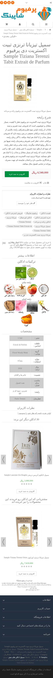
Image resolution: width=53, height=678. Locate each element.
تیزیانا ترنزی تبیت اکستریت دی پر (37, 235)
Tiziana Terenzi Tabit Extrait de (19, 226)
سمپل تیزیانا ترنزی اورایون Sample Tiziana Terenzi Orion (26, 558)
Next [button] (3, 459)
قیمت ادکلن (45, 213)
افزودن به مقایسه (32, 183)
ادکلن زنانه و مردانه (42, 222)
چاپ (45, 183)
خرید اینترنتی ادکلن (42, 218)
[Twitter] (5, 2)
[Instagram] (12, 2)
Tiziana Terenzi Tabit (42, 231)
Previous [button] (49, 459)
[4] (24, 484)
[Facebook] (1, 2)
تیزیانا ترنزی (11, 218)
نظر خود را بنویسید (25, 203)
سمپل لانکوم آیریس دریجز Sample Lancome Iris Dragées (26, 475)
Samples (44, 657)
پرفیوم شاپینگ (31, 213)
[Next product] (5, 36)
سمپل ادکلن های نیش (16, 657)
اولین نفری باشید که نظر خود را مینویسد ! (34, 413)
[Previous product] (13, 36)
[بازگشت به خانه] (50, 30)
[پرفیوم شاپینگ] (26, 13)
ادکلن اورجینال (26, 218)
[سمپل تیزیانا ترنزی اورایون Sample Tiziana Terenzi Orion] (26, 532)
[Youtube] (9, 2)
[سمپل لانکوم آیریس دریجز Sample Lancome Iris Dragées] (26, 449)
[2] (29, 484)
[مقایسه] (51, 3)
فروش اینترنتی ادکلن (14, 213)
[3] (26, 484)
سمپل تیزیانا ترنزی (42, 226)
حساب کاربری (43, 608)
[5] (22, 484)
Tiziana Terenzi (25, 222)
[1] (31, 484)
